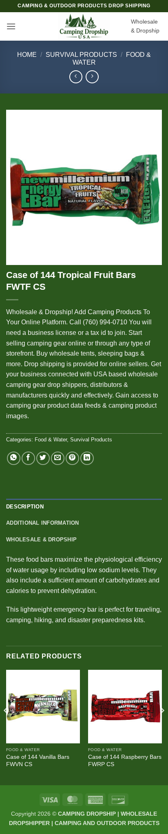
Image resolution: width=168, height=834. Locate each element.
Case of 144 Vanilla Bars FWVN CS (37, 760)
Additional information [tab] (42, 523)
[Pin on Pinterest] (72, 458)
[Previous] (6, 726)
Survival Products (81, 54)
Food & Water (51, 440)
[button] (11, 26)
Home (27, 54)
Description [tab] (25, 507)
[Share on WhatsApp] (13, 458)
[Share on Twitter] (43, 458)
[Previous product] (92, 76)
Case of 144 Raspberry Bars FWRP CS (124, 760)
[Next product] (75, 76)
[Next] (161, 726)
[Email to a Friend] (57, 458)
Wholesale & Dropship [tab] (41, 539)
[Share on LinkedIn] (87, 458)
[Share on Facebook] (28, 458)
